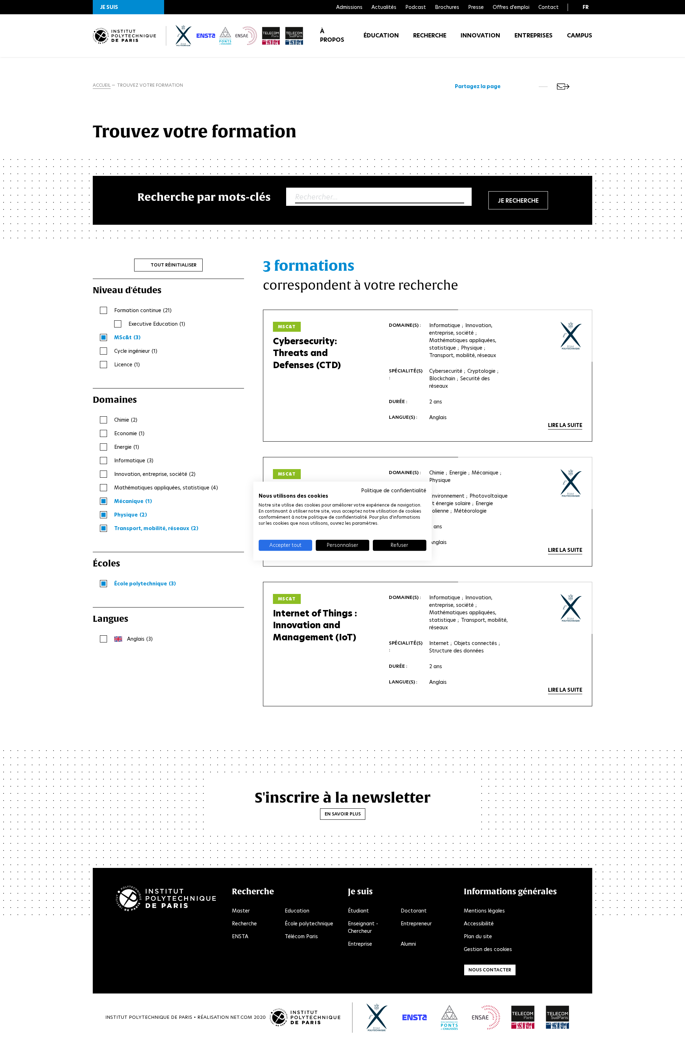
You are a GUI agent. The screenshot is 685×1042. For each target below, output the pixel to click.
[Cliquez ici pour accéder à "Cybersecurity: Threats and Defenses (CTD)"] (571, 336)
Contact (548, 7)
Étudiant (358, 910)
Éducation (381, 35)
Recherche (429, 35)
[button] (128, 7)
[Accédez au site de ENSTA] (414, 1017)
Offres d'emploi (511, 7)
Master (241, 910)
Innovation (480, 35)
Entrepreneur (416, 923)
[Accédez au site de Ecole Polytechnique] (377, 1017)
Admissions (349, 7)
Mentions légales (484, 910)
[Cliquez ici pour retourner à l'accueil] (124, 36)
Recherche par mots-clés (204, 196)
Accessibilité (479, 923)
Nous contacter (489, 970)
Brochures (447, 7)
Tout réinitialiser (174, 265)
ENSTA (240, 936)
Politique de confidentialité (393, 490)
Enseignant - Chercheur (363, 927)
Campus (579, 35)
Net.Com (241, 1017)
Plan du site (478, 936)
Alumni (408, 943)
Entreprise (360, 943)
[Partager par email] (563, 86)
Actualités (383, 7)
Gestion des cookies (488, 949)
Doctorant (414, 910)
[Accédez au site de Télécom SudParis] (557, 1017)
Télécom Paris (301, 936)
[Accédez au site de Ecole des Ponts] (449, 1017)
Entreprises (533, 35)
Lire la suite (565, 425)
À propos (332, 35)
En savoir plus (343, 814)
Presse (476, 7)
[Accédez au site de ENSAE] (486, 1017)
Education (297, 910)
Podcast (415, 7)
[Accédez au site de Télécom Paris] (523, 1017)
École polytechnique (309, 923)
